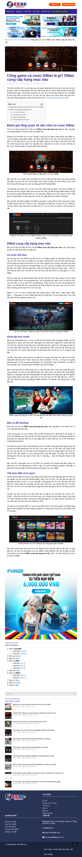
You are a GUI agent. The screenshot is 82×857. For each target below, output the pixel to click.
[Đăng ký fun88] (41, 603)
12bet (17, 658)
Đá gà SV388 (47, 813)
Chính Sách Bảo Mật (61, 849)
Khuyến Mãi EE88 (11, 829)
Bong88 (22, 651)
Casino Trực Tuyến (49, 803)
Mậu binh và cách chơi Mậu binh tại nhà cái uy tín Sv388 (31, 704)
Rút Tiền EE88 (10, 827)
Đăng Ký (19, 11)
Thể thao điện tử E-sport (21, 119)
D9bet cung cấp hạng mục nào (20, 110)
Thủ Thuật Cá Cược (59, 11)
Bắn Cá (45, 811)
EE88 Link (12, 83)
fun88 (17, 671)
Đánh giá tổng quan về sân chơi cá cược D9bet (26, 107)
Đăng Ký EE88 (10, 822)
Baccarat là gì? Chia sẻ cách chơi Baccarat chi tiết (29, 721)
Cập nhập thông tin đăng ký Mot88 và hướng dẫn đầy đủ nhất (33, 756)
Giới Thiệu (48, 849)
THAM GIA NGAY (68, 4)
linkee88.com (22, 844)
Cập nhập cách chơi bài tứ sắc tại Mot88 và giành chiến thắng (33, 730)
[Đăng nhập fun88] (59, 32)
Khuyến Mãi (45, 11)
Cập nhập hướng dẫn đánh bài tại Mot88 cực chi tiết (30, 747)
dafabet (18, 656)
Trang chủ (10, 11)
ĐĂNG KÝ (55, 4)
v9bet (17, 680)
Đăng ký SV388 (11, 832)
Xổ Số (44, 801)
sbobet (18, 683)
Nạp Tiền (27, 11)
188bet (21, 675)
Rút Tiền (36, 11)
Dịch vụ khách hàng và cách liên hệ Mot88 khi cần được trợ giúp (34, 764)
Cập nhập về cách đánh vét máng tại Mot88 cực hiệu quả (32, 739)
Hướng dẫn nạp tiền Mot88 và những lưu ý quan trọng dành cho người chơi (38, 773)
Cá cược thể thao (19, 112)
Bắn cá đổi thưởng (19, 117)
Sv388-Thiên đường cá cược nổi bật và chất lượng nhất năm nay (34, 713)
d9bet (21, 663)
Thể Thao (46, 806)
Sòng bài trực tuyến (19, 114)
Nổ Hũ (44, 808)
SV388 (50, 854)
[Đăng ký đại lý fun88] (22, 20)
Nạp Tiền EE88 (10, 824)
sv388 (16, 685)
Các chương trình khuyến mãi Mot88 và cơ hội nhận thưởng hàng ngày (36, 781)
